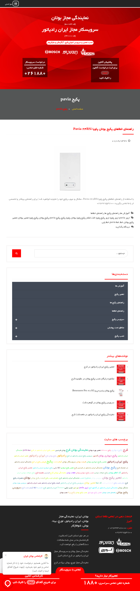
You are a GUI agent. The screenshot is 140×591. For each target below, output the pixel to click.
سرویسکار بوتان (69, 462)
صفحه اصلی (77, 109)
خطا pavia (114, 222)
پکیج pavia (55, 218)
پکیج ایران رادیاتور (117, 461)
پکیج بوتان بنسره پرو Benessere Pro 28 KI (93, 391)
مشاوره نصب (85, 478)
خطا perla (27, 450)
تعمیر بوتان (23, 218)
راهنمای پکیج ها (111, 213)
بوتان (73, 218)
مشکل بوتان (123, 487)
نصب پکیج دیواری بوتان (85, 472)
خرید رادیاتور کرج (50, 487)
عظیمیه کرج (40, 472)
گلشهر (95, 456)
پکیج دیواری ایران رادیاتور (43, 467)
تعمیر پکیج (119, 294)
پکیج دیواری (117, 450)
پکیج (63, 218)
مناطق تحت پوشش (69, 327)
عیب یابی (69, 487)
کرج (125, 449)
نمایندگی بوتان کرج (77, 450)
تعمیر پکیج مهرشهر (95, 492)
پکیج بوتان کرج (51, 455)
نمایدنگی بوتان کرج (58, 472)
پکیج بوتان (44, 218)
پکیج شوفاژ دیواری (101, 472)
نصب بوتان (63, 492)
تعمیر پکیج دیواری (67, 467)
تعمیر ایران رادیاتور (21, 455)
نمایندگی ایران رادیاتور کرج (69, 478)
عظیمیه (40, 487)
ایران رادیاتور (37, 455)
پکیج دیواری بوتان (108, 456)
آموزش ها (125, 213)
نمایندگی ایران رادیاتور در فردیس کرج (88, 467)
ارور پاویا (114, 218)
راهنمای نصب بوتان (109, 492)
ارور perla (83, 487)
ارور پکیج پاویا (102, 218)
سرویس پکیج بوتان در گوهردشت (98, 403)
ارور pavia (124, 218)
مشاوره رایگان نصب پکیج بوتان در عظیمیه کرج (92, 379)
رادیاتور (61, 455)
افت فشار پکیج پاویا (86, 218)
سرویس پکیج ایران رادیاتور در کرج (79, 455)
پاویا (68, 218)
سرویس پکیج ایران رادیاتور (72, 483)
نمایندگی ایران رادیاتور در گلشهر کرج (103, 487)
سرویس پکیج (69, 319)
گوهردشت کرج (27, 487)
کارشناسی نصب (107, 482)
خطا (121, 222)
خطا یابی (105, 222)
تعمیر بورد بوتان (95, 450)
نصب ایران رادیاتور (34, 483)
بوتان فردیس (60, 450)
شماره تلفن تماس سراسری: (106, 583)
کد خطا (98, 483)
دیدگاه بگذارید (122, 227)
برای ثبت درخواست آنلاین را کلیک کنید (105, 73)
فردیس (47, 472)
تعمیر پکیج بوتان (112, 477)
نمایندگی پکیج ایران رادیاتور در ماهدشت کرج (93, 414)
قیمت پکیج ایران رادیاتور (50, 482)
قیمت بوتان (81, 462)
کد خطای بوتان (114, 472)
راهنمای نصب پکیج (52, 478)
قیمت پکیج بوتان (38, 478)
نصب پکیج (69, 336)
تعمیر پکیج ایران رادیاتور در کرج (99, 367)
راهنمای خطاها (97, 213)
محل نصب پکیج (119, 482)
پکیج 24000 (106, 450)
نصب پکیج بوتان (81, 492)
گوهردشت (57, 462)
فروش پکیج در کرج (39, 461)
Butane (60, 487)
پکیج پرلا (71, 492)
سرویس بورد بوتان (19, 483)
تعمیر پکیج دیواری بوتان (97, 462)
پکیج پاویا (34, 218)
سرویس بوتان (96, 478)
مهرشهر (76, 487)
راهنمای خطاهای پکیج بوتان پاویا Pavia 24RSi (103, 129)
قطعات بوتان (71, 472)
